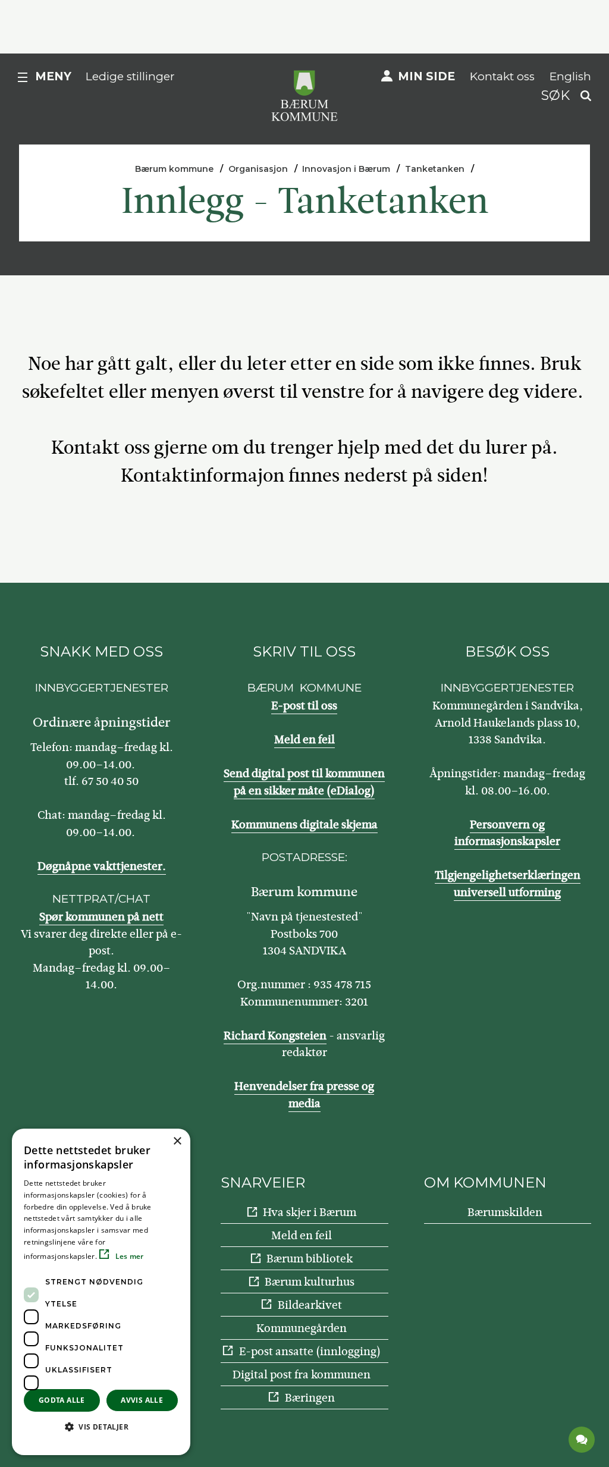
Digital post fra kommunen (302, 1375)
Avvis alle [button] (142, 1400)
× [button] (176, 1141)
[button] (101, 1426)
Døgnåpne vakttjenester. (101, 866)
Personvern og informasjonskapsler (507, 833)
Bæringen (310, 1398)
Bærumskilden (504, 1212)
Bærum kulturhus (309, 1282)
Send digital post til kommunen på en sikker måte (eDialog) (304, 782)
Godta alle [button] (62, 1400)
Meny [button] (53, 76)
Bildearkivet (310, 1305)
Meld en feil (304, 739)
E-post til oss (304, 706)
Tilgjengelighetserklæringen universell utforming (507, 883)
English (570, 76)
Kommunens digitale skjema (304, 824)
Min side (426, 76)
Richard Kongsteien (275, 1036)
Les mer (128, 1256)
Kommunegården (301, 1328)
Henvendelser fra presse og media (304, 1094)
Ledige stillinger (130, 76)
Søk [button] (555, 95)
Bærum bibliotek (309, 1259)
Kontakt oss (502, 76)
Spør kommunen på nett (101, 917)
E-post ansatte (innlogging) (310, 1351)
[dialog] (101, 1292)
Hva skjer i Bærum (309, 1212)
